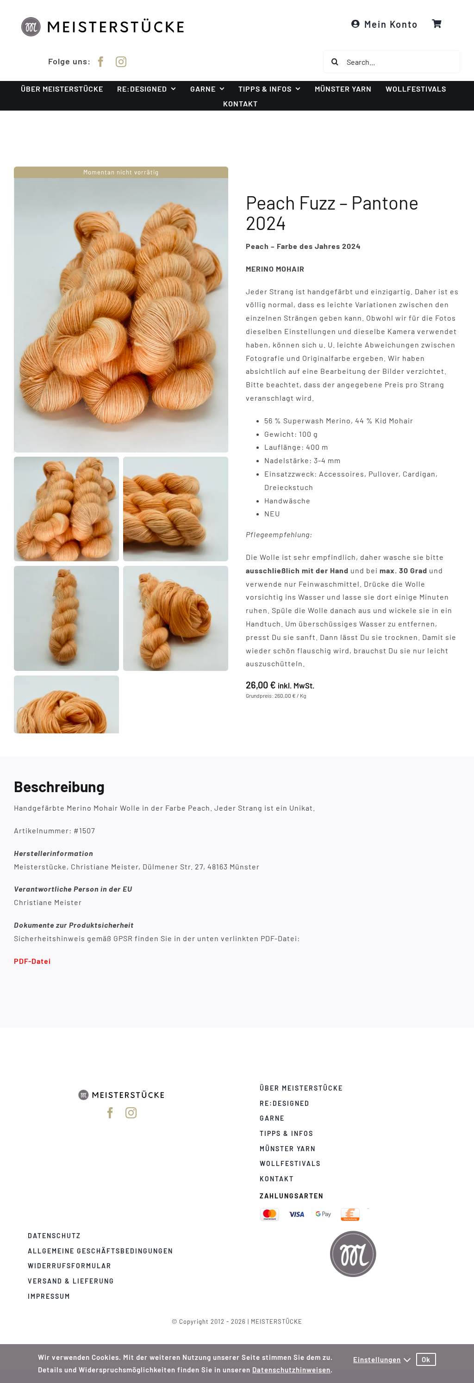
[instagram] (121, 61)
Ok (426, 1359)
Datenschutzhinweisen (291, 1369)
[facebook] (100, 61)
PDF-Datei (32, 960)
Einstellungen (377, 1359)
